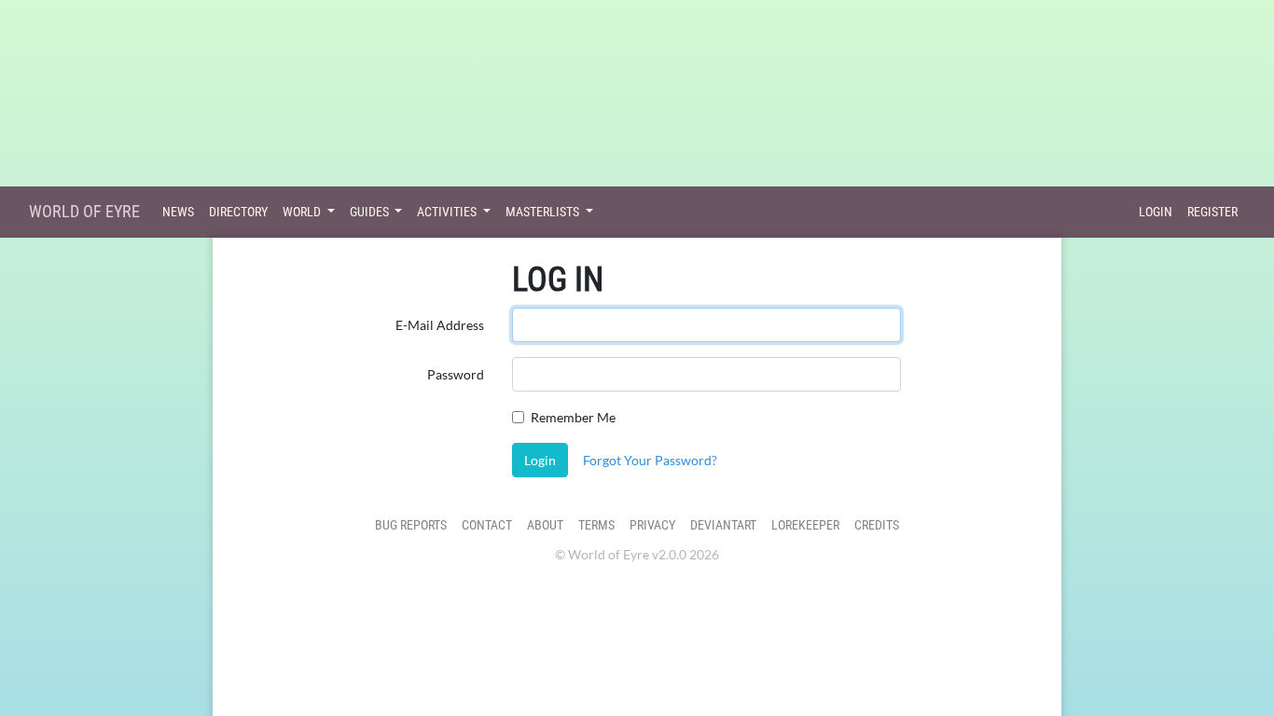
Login (1155, 212)
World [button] (303, 212)
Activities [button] (448, 212)
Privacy (652, 525)
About (545, 525)
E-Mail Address (439, 325)
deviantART (723, 525)
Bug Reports (411, 525)
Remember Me (573, 417)
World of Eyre (84, 211)
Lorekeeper (805, 525)
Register (1212, 212)
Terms (596, 525)
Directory (238, 212)
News (178, 212)
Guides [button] (371, 212)
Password (455, 374)
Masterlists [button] (543, 212)
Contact (487, 525)
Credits (876, 525)
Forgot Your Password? (650, 460)
